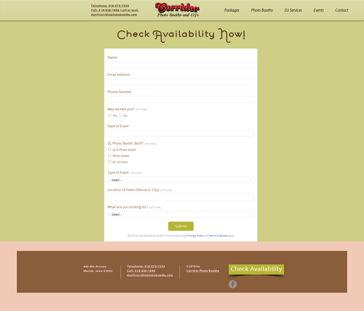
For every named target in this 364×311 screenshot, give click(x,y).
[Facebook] (233, 284)
